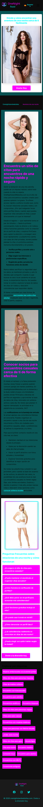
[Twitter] (29, 792)
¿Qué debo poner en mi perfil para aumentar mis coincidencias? (19, 599)
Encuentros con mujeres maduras (16, 722)
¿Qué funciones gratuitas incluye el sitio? (20, 608)
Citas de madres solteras (13, 684)
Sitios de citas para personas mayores (18, 678)
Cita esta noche (9, 747)
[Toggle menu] (38, 5)
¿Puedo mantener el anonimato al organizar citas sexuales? (19, 579)
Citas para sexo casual (12, 716)
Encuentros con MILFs (12, 760)
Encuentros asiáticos (11, 703)
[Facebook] (14, 792)
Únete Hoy (21, 88)
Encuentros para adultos (13, 697)
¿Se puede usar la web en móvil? (18, 617)
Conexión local (9, 754)
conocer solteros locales (13, 490)
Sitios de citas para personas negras (17, 709)
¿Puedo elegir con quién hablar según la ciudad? (21, 642)
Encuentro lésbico (25, 747)
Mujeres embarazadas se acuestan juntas (19, 672)
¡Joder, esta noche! (10, 735)
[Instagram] (21, 792)
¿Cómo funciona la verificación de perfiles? (19, 589)
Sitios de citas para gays (12, 741)
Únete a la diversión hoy (16, 655)
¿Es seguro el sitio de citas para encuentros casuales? (18, 569)
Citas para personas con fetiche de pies (19, 728)
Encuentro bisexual (30, 703)
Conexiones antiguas (11, 766)
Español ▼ (30, 5)
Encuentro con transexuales (14, 691)
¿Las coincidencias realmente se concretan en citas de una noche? (19, 632)
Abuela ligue (30, 741)
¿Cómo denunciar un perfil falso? (19, 624)
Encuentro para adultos (27, 754)
